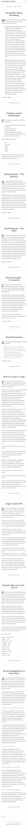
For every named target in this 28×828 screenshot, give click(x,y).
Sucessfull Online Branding (14, 14)
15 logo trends (13, 558)
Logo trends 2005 (14, 503)
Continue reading (7, 97)
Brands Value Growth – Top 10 (14, 586)
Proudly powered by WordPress (14, 822)
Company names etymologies (14, 114)
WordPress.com (18, 824)
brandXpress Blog (8, 1)
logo (10, 508)
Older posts (4, 817)
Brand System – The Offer (14, 229)
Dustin (3, 511)
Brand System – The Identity (14, 175)
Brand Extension (14, 337)
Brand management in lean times (14, 672)
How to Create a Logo (14, 376)
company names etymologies (9, 158)
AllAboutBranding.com (8, 195)
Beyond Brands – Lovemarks (14, 278)
